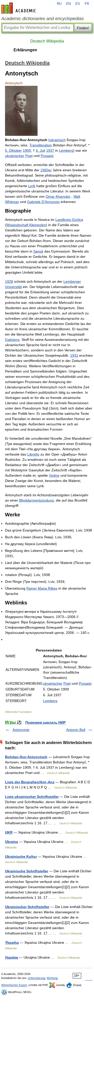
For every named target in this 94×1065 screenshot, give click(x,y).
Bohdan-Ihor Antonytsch (26, 757)
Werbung (52, 977)
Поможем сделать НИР (45, 722)
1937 (50, 150)
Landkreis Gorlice (69, 220)
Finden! (83, 28)
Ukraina (11, 842)
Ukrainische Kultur (21, 856)
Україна (11, 957)
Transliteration (40, 145)
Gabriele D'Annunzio (43, 202)
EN (68, 4)
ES (77, 4)
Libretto (33, 454)
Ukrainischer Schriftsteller (27, 907)
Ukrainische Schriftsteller (26, 871)
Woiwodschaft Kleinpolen (26, 225)
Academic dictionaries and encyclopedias (42, 18)
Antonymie (21, 730)
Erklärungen (25, 50)
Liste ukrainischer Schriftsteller (32, 797)
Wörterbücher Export (14, 985)
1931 (74, 355)
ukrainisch (58, 140)
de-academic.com (19, 8)
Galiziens (12, 340)
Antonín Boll (75, 730)
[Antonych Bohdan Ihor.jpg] (21, 135)
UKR (9, 832)
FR (87, 4)
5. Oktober (13, 150)
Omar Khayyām (58, 196)
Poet (29, 156)
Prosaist (47, 156)
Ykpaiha (12, 942)
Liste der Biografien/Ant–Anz (29, 782)
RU (59, 4)
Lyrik (31, 186)
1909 (27, 150)
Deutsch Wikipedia (47, 41)
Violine (54, 475)
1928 (9, 281)
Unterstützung (36, 977)
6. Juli (40, 150)
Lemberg (66, 150)
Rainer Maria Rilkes (41, 588)
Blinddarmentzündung (36, 500)
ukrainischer (14, 156)
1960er (46, 170)
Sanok (38, 251)
